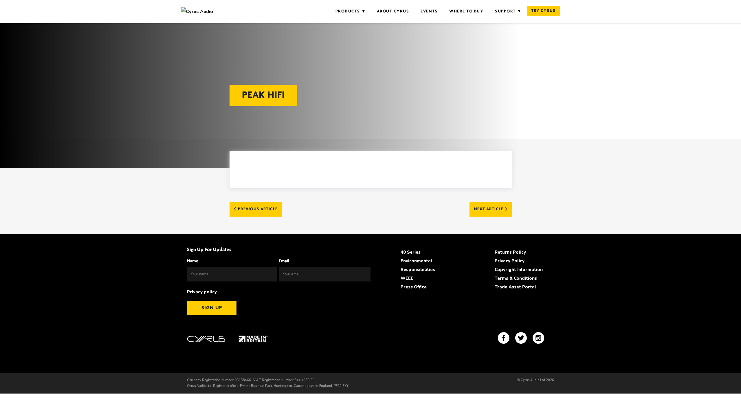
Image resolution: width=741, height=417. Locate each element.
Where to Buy (466, 11)
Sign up (211, 308)
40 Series (411, 252)
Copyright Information (519, 269)
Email (284, 261)
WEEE (407, 278)
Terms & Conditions (516, 278)
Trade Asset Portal (515, 287)
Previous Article (257, 209)
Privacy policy (202, 292)
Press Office (414, 287)
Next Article (489, 209)
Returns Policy (510, 252)
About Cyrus (393, 11)
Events (429, 11)
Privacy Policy (509, 261)
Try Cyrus (543, 11)
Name (192, 261)
